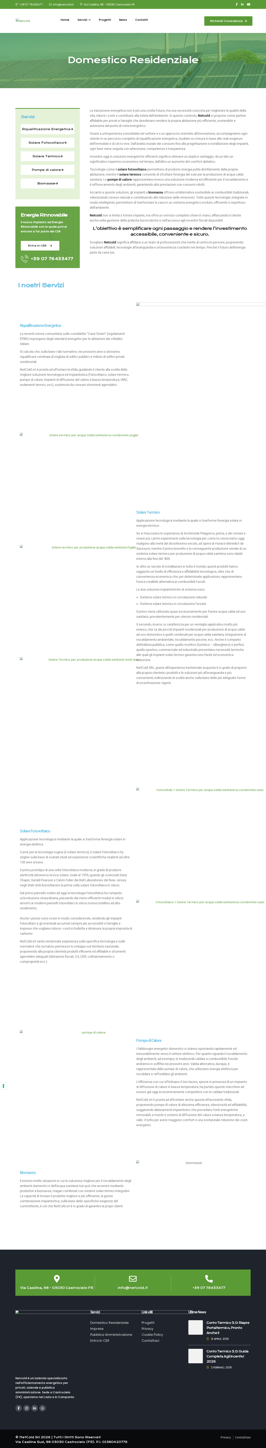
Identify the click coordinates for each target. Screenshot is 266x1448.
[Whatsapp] (42, 1408)
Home (65, 20)
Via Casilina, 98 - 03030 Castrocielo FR (109, 4)
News (123, 20)
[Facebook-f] (18, 1408)
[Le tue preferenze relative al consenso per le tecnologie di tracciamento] (3, 1086)
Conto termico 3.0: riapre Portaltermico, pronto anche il (227, 1328)
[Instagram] (26, 1408)
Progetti (105, 20)
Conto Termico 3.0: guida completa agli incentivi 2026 (227, 1356)
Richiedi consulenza (227, 21)
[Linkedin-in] (34, 1408)
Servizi (82, 20)
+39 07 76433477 (31, 4)
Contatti (141, 20)
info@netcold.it (63, 4)
